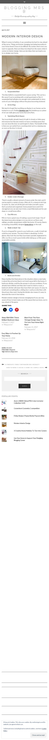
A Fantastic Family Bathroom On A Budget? (22, 364)
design (12, 351)
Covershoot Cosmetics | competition (27, 408)
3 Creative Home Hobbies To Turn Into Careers (30, 431)
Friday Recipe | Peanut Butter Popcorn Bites (29, 416)
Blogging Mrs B (24, 9)
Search (24, 386)
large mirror (29, 224)
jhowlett (9, 348)
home (16, 351)
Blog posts (12, 349)
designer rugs (23, 110)
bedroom (7, 351)
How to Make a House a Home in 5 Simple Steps (25, 367)
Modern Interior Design (22, 423)
